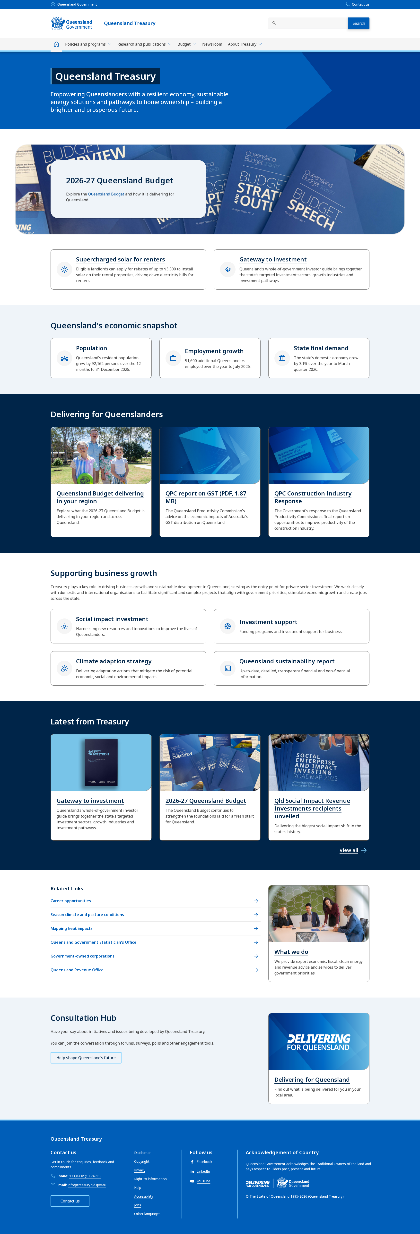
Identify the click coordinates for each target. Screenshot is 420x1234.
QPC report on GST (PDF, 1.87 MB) (206, 497)
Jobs (137, 1205)
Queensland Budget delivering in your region (100, 497)
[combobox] (308, 23)
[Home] (56, 45)
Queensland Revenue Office (77, 970)
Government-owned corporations (82, 956)
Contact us (70, 1201)
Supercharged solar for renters (120, 259)
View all (349, 850)
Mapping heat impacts (72, 928)
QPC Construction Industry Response (312, 497)
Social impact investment (112, 619)
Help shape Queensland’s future (86, 1057)
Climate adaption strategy (113, 661)
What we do (291, 952)
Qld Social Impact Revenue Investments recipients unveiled (312, 808)
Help (137, 1187)
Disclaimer (142, 1152)
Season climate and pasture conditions (87, 914)
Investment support (268, 622)
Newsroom (212, 44)
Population (91, 348)
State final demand (321, 348)
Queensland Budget (106, 194)
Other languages (147, 1213)
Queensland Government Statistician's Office (93, 942)
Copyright (141, 1161)
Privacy (139, 1170)
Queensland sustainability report (287, 661)
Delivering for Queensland (312, 1079)
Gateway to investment (273, 259)
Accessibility (143, 1196)
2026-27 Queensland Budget (206, 800)
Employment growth (214, 351)
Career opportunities (71, 900)
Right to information (150, 1179)
